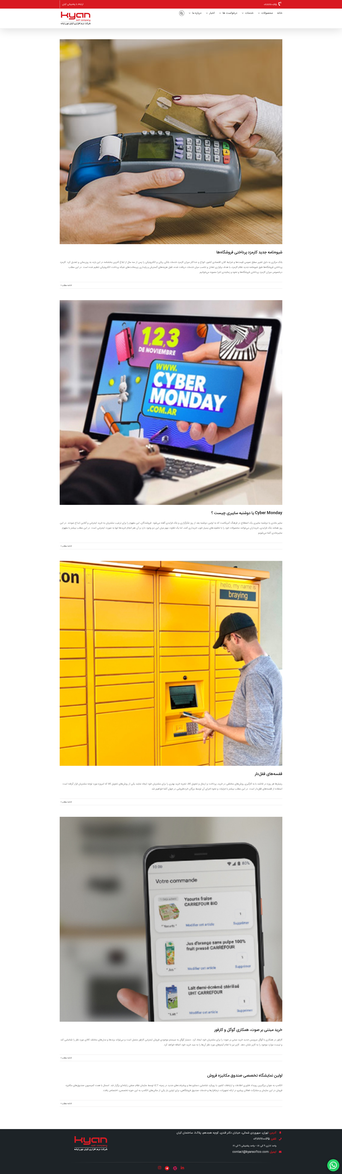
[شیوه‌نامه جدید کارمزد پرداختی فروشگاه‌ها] (171, 141)
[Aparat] (175, 1168)
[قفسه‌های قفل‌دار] (171, 663)
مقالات (171, 410)
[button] (181, 13)
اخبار (171, 149)
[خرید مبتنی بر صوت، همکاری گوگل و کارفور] (171, 919)
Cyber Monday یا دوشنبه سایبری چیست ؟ (171, 397)
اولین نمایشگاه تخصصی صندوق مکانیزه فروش (244, 1075)
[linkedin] (182, 1167)
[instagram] (159, 1167)
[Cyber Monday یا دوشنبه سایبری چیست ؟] (171, 402)
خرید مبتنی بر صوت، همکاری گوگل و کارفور (171, 913)
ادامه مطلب (66, 285)
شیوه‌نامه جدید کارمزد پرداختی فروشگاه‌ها (171, 136)
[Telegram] (167, 1168)
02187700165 (270, 5)
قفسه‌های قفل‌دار (171, 658)
